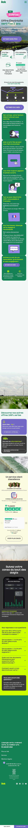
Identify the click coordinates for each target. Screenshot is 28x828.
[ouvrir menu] (25, 2)
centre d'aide (15, 682)
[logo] (3, 2)
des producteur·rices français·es (11, 204)
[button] (6, 751)
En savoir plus (7, 747)
